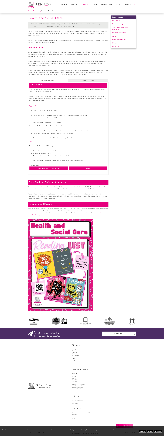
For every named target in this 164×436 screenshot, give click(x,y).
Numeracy (115, 46)
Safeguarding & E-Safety (77, 387)
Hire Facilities (75, 418)
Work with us (75, 403)
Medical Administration (77, 385)
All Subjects (116, 20)
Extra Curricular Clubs (119, 39)
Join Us (118, 4)
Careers (114, 36)
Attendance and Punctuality (78, 384)
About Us (64, 4)
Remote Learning (117, 24)
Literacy (114, 43)
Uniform (74, 376)
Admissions (74, 373)
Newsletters (75, 379)
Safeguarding (75, 360)
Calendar (74, 349)
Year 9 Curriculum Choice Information (120, 28)
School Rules (75, 357)
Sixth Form (74, 4)
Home (29, 11)
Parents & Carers (106, 4)
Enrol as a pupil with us (77, 400)
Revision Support (76, 355)
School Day (74, 375)
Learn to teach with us (77, 402)
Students (95, 4)
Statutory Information (77, 389)
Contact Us (127, 4)
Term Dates (74, 381)
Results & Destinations (119, 33)
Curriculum (84, 4)
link (54, 91)
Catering (74, 378)
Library (73, 358)
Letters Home (75, 382)
